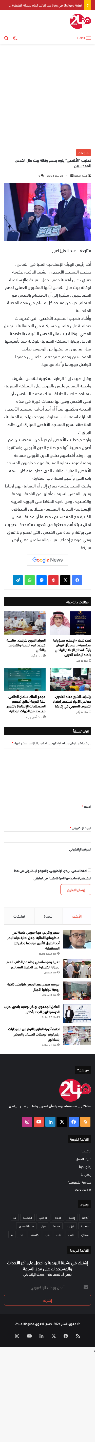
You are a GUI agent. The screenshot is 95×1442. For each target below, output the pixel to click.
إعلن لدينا (85, 1166)
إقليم (72, 1217)
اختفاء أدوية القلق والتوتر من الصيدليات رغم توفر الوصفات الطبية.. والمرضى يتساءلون (34, 1033)
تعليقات (19, 915)
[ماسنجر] (41, 580)
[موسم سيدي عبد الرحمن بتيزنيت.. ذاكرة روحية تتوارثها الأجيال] (77, 990)
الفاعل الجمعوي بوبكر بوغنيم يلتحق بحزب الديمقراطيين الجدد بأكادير (32, 1009)
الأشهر (77, 915)
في (47, 1234)
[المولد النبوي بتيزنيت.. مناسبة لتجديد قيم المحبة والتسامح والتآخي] (25, 623)
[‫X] (65, 580)
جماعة (56, 1226)
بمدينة (84, 1226)
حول (43, 1226)
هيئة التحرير (80, 175)
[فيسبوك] (77, 580)
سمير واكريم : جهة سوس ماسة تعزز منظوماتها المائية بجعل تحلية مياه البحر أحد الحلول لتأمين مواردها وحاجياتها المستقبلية (34, 940)
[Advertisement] (47, 96)
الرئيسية (86, 1151)
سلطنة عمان (26, 1226)
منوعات (83, 153)
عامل (71, 1234)
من (21, 1234)
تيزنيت (70, 1226)
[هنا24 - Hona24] (80, 21)
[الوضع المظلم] (15, 37)
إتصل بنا (86, 1174)
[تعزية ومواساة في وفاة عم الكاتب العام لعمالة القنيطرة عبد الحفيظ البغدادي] (77, 968)
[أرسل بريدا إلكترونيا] (71, 175)
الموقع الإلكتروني (80, 849)
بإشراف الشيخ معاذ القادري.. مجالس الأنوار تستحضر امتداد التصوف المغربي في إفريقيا (72, 701)
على (58, 1234)
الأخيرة (48, 915)
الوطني (43, 1217)
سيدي (84, 1234)
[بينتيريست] (53, 580)
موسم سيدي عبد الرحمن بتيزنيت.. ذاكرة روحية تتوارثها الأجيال (33, 986)
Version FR (83, 1190)
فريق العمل (83, 1158)
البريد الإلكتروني (80, 828)
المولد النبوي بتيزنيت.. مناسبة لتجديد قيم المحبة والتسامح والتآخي (26, 645)
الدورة (58, 1217)
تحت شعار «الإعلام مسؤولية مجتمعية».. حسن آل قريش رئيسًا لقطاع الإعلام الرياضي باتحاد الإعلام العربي (72, 647)
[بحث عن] (6, 37)
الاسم (86, 806)
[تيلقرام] (18, 580)
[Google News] (47, 560)
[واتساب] (30, 580)
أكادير (85, 1217)
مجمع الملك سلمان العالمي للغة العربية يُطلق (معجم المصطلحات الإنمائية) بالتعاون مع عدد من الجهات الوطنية (26, 703)
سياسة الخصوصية (79, 1182)
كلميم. (34, 1234)
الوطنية (27, 1217)
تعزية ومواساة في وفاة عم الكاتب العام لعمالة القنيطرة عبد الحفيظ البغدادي (33, 964)
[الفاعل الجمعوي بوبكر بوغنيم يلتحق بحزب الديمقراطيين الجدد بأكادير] (77, 1013)
